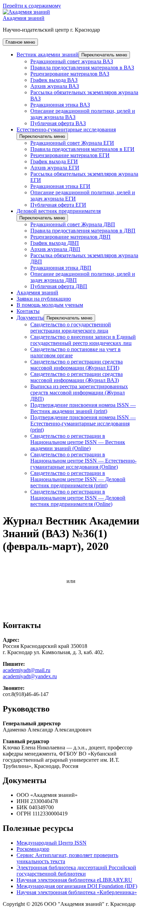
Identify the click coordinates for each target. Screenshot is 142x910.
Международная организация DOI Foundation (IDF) (77, 886)
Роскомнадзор (33, 849)
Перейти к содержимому (32, 6)
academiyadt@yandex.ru (30, 676)
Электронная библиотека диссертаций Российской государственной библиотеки (76, 871)
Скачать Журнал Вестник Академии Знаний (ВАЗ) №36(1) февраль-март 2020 (62, 566)
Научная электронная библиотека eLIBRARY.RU (74, 880)
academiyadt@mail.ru (26, 670)
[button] (104, 54)
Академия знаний (23, 18)
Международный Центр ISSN (52, 843)
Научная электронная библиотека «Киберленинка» (77, 892)
